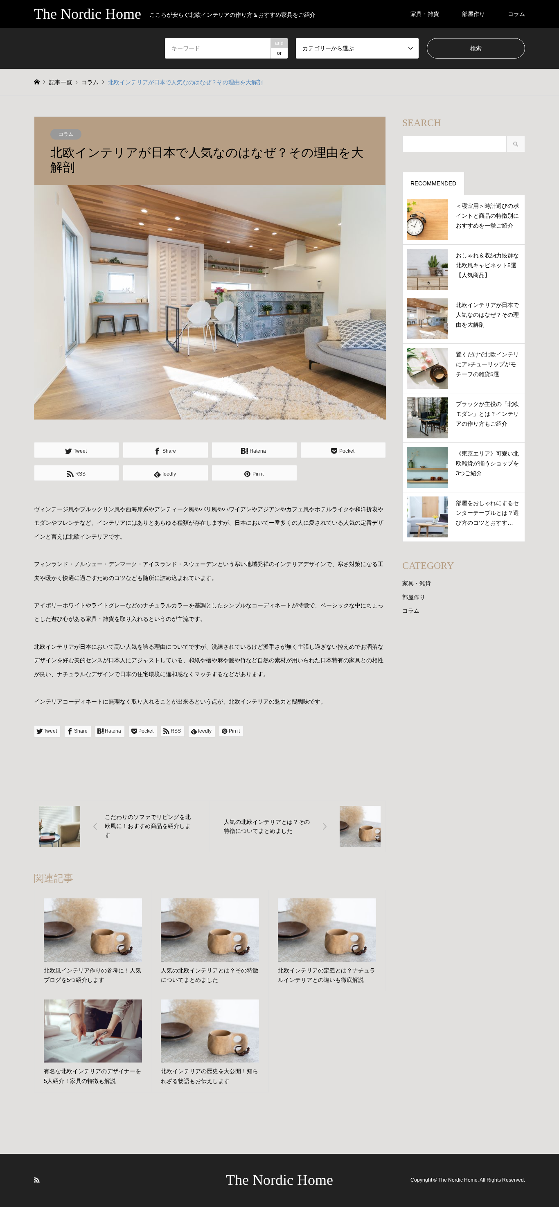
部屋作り (473, 14)
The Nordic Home (279, 1180)
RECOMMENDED (433, 183)
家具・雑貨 (424, 14)
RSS (37, 1180)
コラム (516, 14)
